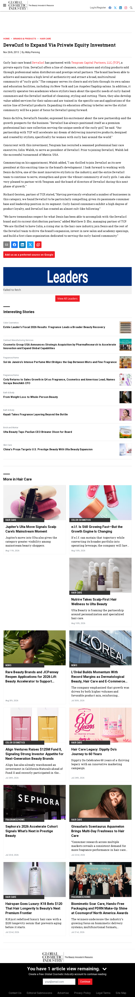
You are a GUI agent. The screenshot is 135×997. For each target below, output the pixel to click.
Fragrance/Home (11, 358)
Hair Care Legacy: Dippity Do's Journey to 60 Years (94, 751)
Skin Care (7, 445)
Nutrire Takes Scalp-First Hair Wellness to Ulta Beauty (94, 601)
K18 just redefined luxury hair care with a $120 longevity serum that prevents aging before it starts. (33, 923)
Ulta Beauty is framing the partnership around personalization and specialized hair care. (97, 614)
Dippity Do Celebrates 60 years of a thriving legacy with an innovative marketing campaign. (100, 764)
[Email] (6, 244)
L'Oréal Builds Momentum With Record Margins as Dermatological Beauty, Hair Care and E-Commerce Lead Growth (98, 677)
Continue (85, 981)
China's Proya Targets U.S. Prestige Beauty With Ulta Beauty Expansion (48, 449)
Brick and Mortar (10, 427)
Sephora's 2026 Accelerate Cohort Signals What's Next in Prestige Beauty (31, 831)
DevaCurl (38, 62)
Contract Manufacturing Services (18, 340)
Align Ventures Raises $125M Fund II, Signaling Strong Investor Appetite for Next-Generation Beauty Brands (34, 754)
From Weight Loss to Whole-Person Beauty (30, 397)
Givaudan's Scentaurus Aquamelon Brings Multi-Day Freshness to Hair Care (97, 831)
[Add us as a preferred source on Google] (38, 244)
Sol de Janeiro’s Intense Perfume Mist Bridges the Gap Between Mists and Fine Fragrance (60, 362)
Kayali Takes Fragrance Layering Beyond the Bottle (35, 414)
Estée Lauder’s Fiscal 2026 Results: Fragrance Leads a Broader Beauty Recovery (54, 327)
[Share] (14, 244)
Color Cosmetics (11, 323)
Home (6, 38)
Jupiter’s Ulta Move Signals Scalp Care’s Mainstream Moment (30, 529)
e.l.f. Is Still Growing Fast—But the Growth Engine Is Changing (97, 529)
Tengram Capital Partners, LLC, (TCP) (95, 62)
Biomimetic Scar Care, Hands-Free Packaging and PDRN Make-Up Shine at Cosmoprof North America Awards (99, 908)
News (8, 665)
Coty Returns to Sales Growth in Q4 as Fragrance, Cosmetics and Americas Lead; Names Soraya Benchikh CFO (59, 381)
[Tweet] (30, 244)
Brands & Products (24, 38)
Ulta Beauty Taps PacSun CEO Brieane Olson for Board (37, 431)
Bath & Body (8, 392)
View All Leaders (67, 298)
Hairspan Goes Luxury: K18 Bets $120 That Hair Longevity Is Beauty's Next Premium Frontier (33, 908)
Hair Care (45, 38)
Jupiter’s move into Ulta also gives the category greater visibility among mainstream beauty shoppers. (31, 541)
